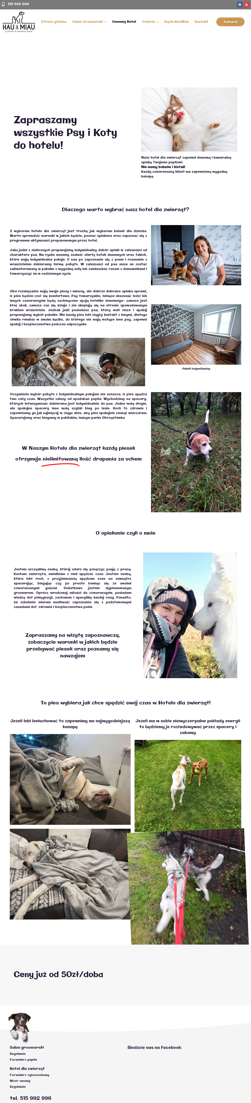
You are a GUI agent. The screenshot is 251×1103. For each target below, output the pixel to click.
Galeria (148, 22)
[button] (230, 21)
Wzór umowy (20, 1081)
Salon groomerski (27, 1047)
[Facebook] (240, 4)
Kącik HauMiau (177, 22)
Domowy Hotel (124, 22)
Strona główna (53, 22)
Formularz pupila (23, 1060)
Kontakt (201, 22)
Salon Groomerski (87, 22)
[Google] (246, 4)
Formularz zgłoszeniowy (29, 1075)
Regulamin (17, 1054)
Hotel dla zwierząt (27, 1068)
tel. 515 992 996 (30, 1098)
